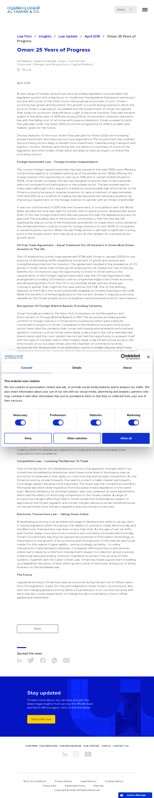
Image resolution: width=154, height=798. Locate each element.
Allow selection (77, 438)
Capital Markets (82, 64)
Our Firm (31, 745)
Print (37, 628)
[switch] (58, 423)
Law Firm (24, 36)
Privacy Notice (63, 781)
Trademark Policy (75, 785)
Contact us (121, 745)
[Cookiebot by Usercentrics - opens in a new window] (123, 357)
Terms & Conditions (35, 781)
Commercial (76, 61)
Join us (106, 745)
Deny (28, 438)
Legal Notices (88, 781)
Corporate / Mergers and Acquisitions (43, 64)
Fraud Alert (49, 785)
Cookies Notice (114, 781)
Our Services (48, 745)
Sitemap (98, 785)
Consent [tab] (26, 367)
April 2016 (92, 36)
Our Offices (91, 745)
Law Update (68, 36)
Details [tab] (77, 367)
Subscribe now (41, 719)
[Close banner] (148, 357)
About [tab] (127, 367)
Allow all (126, 438)
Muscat (26, 69)
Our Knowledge (70, 745)
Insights (44, 36)
